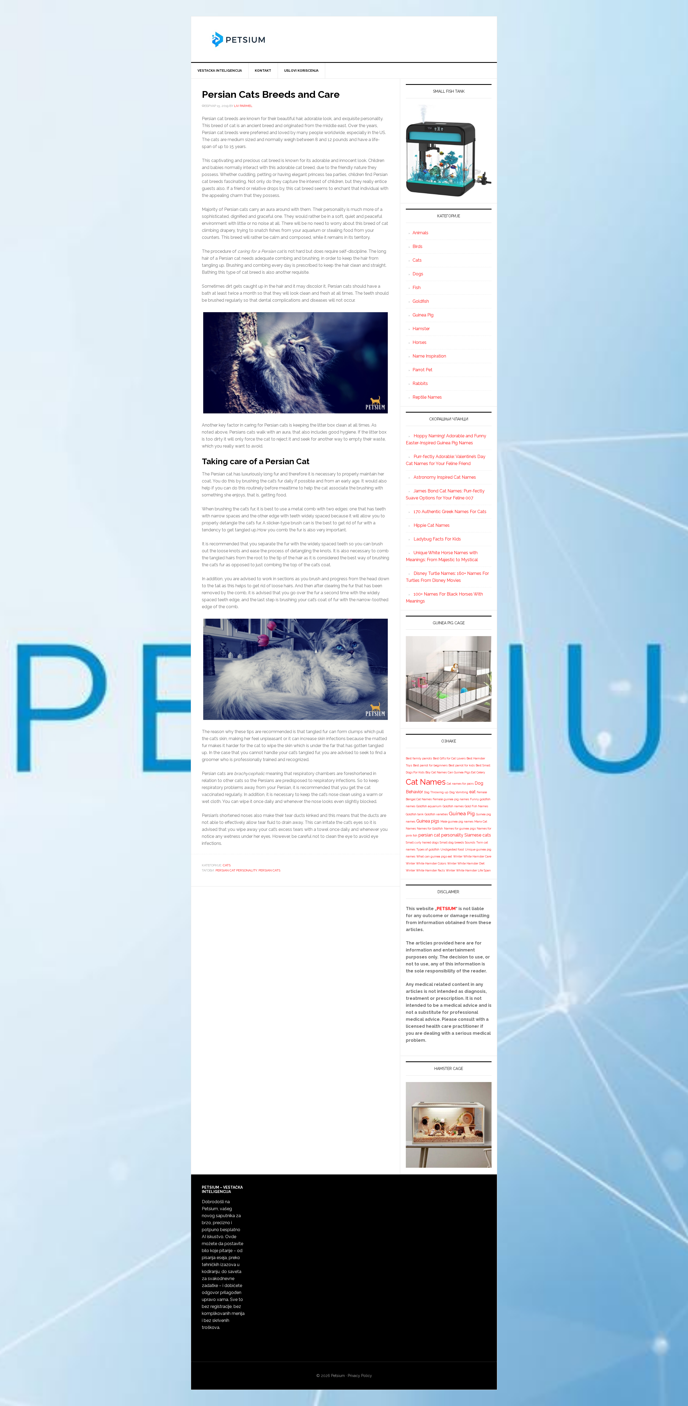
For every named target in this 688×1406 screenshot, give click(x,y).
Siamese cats (477, 835)
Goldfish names (453, 806)
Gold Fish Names (476, 806)
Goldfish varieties (436, 814)
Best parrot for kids (462, 765)
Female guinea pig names (451, 799)
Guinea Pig (423, 315)
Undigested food (452, 849)
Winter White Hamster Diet (466, 863)
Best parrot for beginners (430, 765)
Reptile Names (427, 397)
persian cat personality (236, 870)
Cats (227, 865)
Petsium (338, 1375)
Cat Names (426, 782)
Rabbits (420, 383)
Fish (417, 287)
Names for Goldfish (430, 828)
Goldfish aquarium (429, 806)
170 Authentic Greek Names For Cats (450, 511)
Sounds (470, 842)
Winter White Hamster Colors (426, 863)
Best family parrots (419, 758)
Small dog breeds (452, 842)
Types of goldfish (427, 849)
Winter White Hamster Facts (425, 870)
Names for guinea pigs (460, 828)
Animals (420, 232)
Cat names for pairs (460, 783)
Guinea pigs (427, 821)
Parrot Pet (422, 369)
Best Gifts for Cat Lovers (449, 758)
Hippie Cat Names (432, 525)
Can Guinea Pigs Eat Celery (466, 772)
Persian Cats (269, 870)
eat (472, 791)
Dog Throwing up (436, 792)
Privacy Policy (360, 1375)
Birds (417, 246)
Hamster (421, 328)
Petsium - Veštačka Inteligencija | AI (344, 39)
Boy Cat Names (436, 772)
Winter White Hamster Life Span (468, 870)
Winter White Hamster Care (472, 856)
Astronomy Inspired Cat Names (445, 477)
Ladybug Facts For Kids (437, 539)
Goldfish (421, 301)
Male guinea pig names (456, 821)
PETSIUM (446, 908)
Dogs (418, 273)
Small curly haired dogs (422, 842)
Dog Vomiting (458, 792)
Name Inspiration (429, 356)
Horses (420, 342)
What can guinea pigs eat (434, 856)
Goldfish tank (415, 814)
